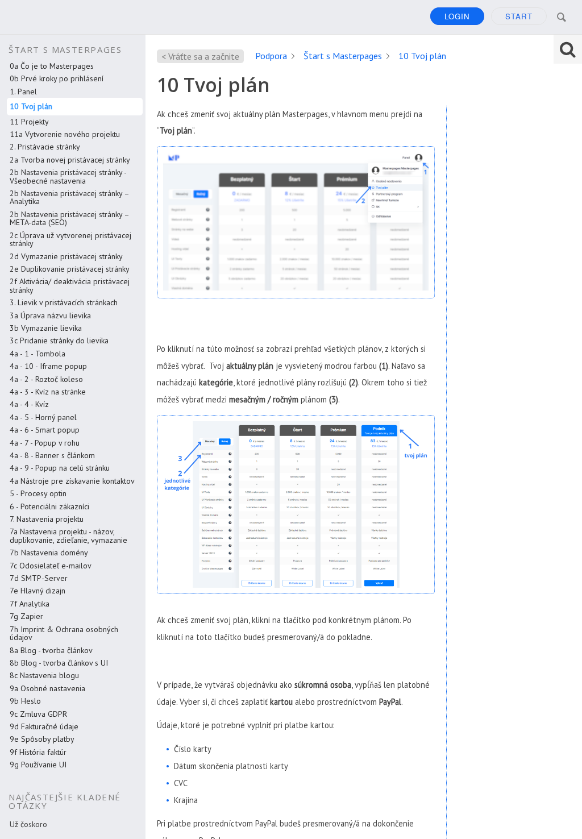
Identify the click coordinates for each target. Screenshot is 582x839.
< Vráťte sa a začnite (200, 56)
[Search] (561, 17)
